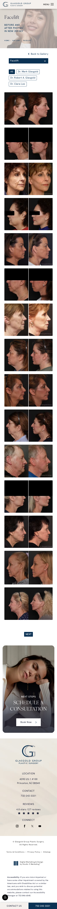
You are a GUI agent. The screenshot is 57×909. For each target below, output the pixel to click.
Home (7, 40)
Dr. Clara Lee (17, 84)
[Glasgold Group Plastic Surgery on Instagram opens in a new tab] (17, 826)
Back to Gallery (39, 54)
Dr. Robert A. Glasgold (22, 78)
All (11, 72)
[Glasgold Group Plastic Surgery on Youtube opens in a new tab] (40, 826)
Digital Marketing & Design (31, 863)
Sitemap (47, 852)
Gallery (16, 40)
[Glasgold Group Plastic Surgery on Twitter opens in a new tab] (32, 826)
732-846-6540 (24, 896)
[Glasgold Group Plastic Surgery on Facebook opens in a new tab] (24, 826)
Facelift (27, 40)
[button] (5, 897)
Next (28, 634)
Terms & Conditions (15, 852)
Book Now (26, 722)
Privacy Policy (33, 852)
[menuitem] (17, 826)
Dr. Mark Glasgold (28, 72)
